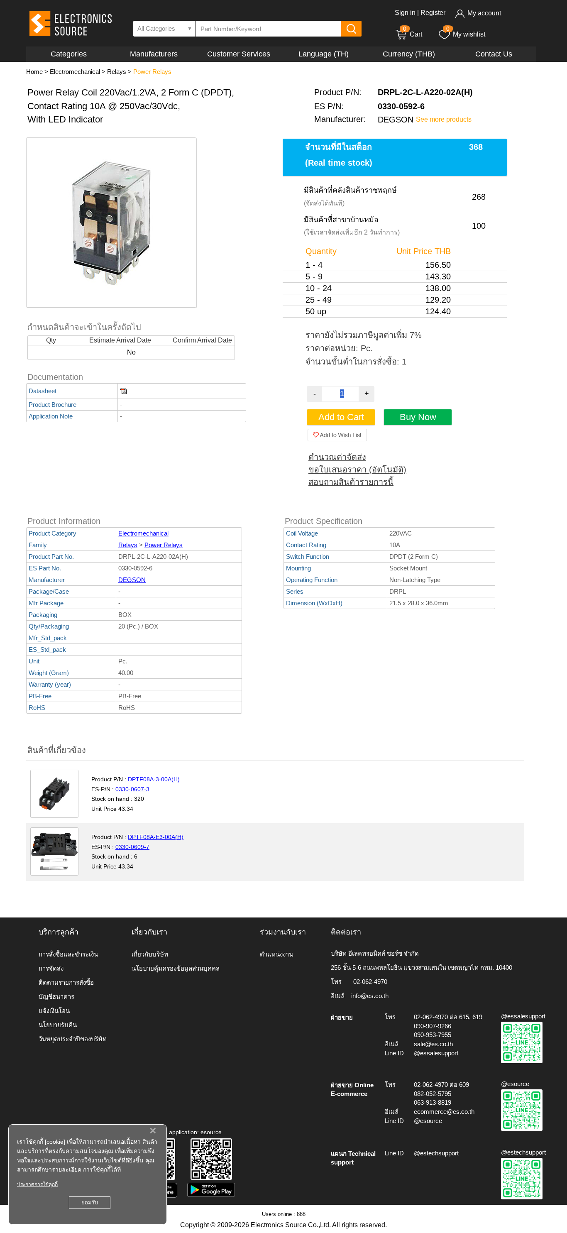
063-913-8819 (432, 1102)
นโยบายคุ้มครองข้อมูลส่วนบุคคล (176, 968)
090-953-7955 (432, 1034)
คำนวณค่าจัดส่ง (337, 457)
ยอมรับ (89, 1202)
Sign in (405, 12)
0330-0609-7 (132, 847)
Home (34, 71)
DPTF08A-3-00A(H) (154, 779)
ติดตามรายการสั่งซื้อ (66, 982)
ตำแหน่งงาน (276, 954)
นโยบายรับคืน (58, 1024)
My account (484, 13)
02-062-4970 (370, 981)
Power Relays (152, 71)
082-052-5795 (432, 1093)
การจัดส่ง (51, 968)
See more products (444, 119)
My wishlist (469, 34)
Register (432, 12)
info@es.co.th (370, 995)
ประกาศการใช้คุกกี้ (37, 1184)
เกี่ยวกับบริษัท (150, 954)
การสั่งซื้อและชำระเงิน (68, 954)
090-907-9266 (432, 1026)
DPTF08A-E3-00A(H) (155, 837)
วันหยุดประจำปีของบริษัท (73, 1038)
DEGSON (132, 579)
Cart (412, 34)
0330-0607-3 (132, 789)
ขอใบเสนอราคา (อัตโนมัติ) (357, 469)
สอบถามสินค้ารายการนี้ (350, 482)
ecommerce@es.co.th (444, 1111)
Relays (116, 71)
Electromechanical (75, 71)
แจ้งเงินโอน (54, 1010)
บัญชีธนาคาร (56, 996)
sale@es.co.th (433, 1043)
